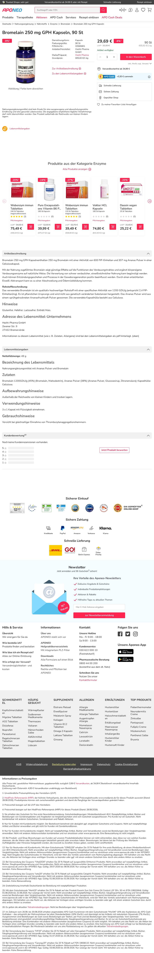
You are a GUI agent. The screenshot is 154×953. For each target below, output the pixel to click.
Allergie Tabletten (89, 714)
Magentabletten (36, 741)
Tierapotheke (25, 17)
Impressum (86, 764)
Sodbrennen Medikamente (35, 716)
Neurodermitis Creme (138, 713)
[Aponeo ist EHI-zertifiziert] (32, 508)
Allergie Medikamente (86, 709)
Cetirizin (83, 732)
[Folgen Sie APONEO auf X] (127, 633)
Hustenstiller (112, 707)
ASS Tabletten (10, 721)
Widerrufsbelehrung (37, 764)
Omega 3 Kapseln (63, 731)
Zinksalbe (136, 718)
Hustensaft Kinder (114, 745)
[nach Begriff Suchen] (103, 10)
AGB (18, 764)
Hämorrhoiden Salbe (35, 731)
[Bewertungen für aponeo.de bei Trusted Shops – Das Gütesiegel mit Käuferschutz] (17, 508)
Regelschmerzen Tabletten (11, 740)
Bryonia (135, 739)
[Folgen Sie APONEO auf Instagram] (135, 633)
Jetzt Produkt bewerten (114, 450)
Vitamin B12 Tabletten (60, 726)
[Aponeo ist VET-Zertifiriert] (61, 508)
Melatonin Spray (62, 715)
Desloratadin (86, 745)
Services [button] (71, 17)
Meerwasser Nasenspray (111, 728)
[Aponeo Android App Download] (126, 659)
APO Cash (56, 17)
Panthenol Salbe (139, 735)
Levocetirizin (86, 736)
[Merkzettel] (143, 10)
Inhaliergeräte (112, 734)
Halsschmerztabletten (115, 717)
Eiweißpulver (61, 711)
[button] (41, 17)
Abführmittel (35, 737)
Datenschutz (103, 764)
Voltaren (32, 725)
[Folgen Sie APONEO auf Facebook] (120, 633)
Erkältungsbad (112, 722)
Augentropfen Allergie (86, 720)
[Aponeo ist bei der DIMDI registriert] (47, 508)
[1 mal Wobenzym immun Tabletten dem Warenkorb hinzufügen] (30, 227)
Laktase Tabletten (63, 735)
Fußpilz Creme (138, 727)
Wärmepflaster (36, 710)
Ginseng (58, 739)
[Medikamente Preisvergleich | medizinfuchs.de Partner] (104, 508)
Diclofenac (7, 725)
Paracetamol (9, 734)
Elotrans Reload (62, 707)
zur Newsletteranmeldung (99, 615)
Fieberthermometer (141, 707)
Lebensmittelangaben (16, 349)
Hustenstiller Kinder (112, 739)
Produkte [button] (8, 17)
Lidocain (32, 745)
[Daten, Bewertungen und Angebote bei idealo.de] (89, 508)
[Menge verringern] (100, 56)
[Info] (149, 76)
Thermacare (34, 721)
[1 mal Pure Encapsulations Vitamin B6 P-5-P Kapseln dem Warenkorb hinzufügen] (58, 227)
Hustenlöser (111, 711)
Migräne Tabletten (12, 717)
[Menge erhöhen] (114, 56)
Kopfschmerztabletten (12, 712)
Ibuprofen (7, 730)
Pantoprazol (137, 722)
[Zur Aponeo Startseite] (12, 10)
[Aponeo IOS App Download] (126, 651)
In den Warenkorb (136, 57)
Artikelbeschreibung (15, 253)
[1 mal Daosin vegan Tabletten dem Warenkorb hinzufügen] (140, 227)
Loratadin (84, 740)
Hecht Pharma (82, 55)
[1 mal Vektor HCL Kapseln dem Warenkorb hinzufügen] (112, 227)
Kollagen (58, 720)
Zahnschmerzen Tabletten (10, 747)
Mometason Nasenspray (85, 727)
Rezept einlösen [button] (89, 17)
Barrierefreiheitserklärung (77, 769)
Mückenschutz (138, 731)
